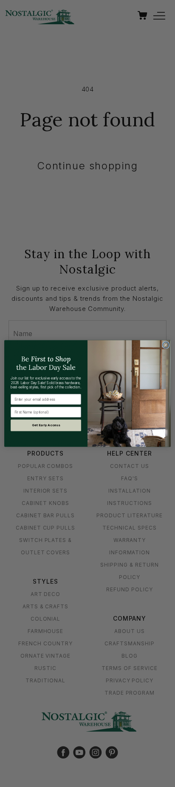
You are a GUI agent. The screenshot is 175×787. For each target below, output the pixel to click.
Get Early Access (46, 425)
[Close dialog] (166, 345)
